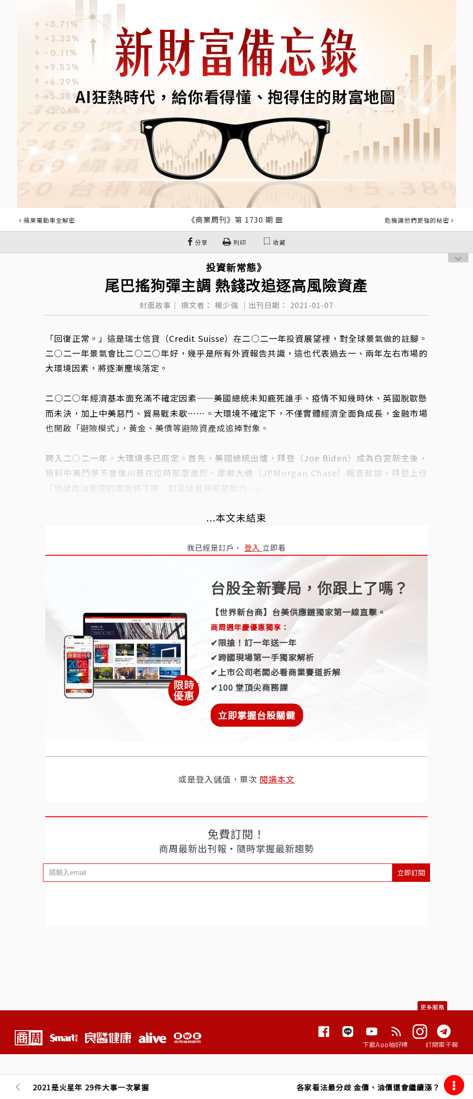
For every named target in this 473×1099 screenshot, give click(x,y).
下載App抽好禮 (385, 1044)
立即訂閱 (411, 872)
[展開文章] (279, 219)
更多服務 (432, 1007)
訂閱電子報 (441, 1044)
